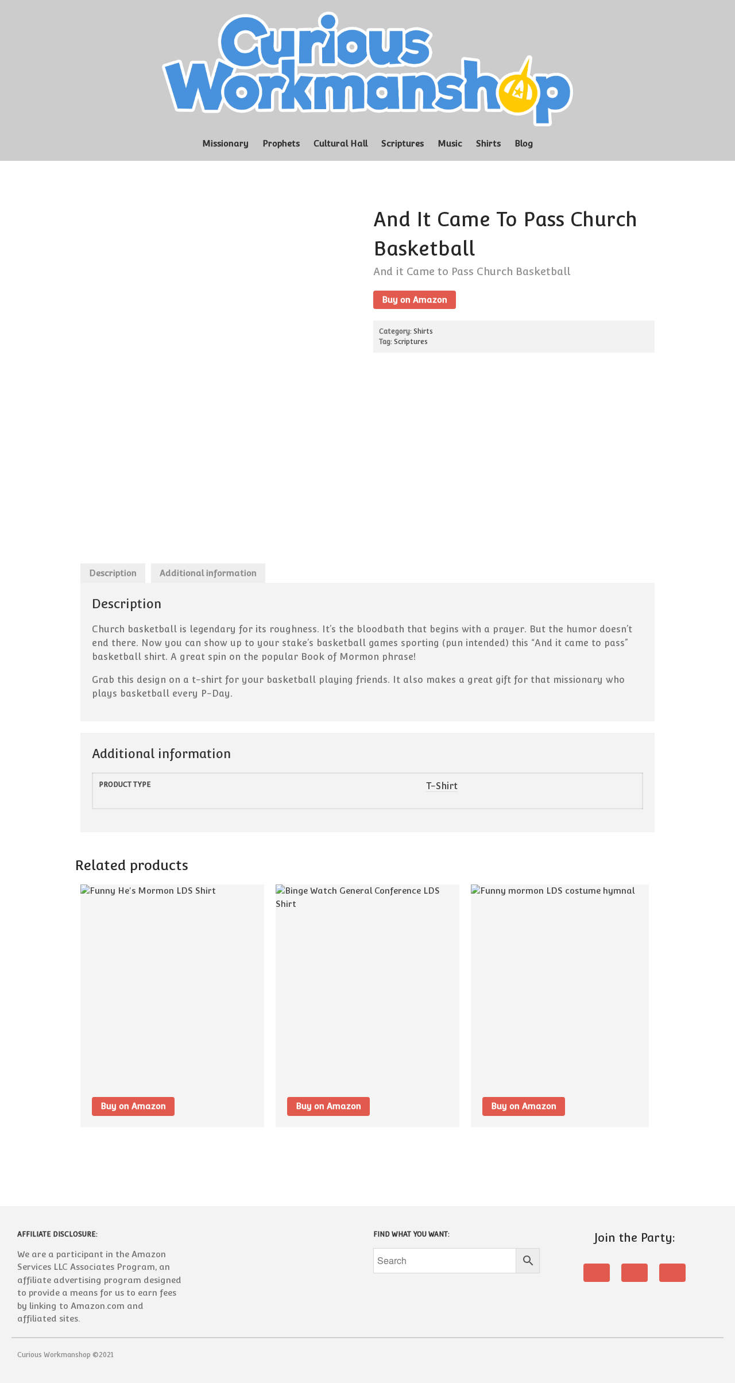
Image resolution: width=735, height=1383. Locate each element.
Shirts (488, 143)
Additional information (208, 573)
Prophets (281, 143)
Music (450, 143)
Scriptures (402, 143)
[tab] (112, 573)
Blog (523, 143)
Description (113, 573)
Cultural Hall (341, 143)
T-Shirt (442, 786)
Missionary (225, 143)
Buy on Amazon (414, 299)
